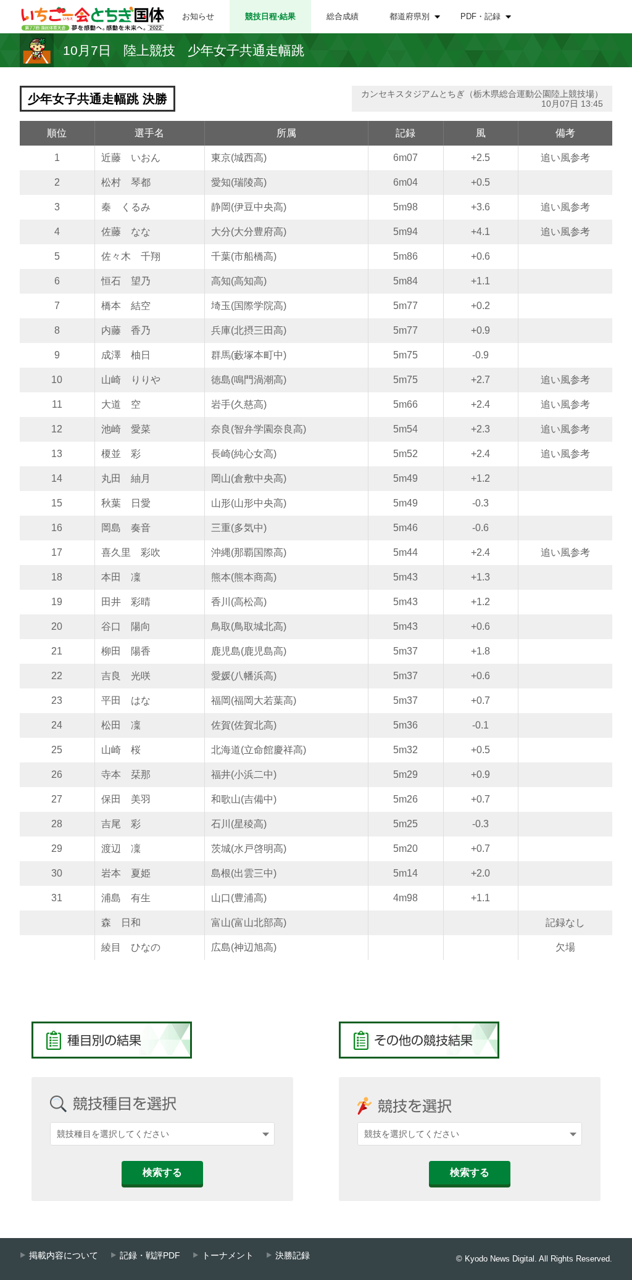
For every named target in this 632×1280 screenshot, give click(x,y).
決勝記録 (292, 1255)
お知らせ (198, 16)
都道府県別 (409, 16)
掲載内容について (63, 1255)
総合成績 (342, 16)
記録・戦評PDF (150, 1255)
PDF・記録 (480, 16)
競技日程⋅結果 (270, 16)
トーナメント (228, 1255)
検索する (162, 1172)
